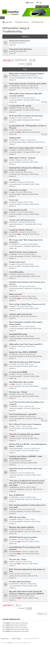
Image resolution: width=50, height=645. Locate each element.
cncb (12, 172)
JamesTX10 (15, 584)
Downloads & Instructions (19, 41)
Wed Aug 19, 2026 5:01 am (36, 142)
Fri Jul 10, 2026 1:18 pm (29, 586)
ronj (12, 461)
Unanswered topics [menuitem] (38, 7)
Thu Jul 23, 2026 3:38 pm (30, 386)
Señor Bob (14, 497)
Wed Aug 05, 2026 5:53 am (33, 288)
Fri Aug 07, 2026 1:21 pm (33, 256)
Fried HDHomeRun (16, 272)
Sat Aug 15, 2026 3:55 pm (30, 194)
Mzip (18, 88)
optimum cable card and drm (20, 314)
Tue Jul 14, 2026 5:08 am (33, 511)
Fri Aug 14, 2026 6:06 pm (31, 214)
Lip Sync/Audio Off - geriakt (20, 106)
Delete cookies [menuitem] (16, 638)
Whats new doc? (15, 294)
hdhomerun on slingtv (18, 190)
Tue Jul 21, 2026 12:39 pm (34, 418)
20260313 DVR (14, 138)
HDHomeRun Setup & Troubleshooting (15, 30)
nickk (19, 132)
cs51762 (14, 98)
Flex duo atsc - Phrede (18, 392)
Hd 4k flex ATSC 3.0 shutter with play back (26, 116)
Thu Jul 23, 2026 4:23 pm (31, 376)
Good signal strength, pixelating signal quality (27, 83)
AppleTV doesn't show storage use (23, 252)
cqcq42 (13, 150)
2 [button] (28, 64)
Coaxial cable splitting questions (22, 220)
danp (12, 426)
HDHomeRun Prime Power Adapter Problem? (26, 74)
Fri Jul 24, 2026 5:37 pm (29, 366)
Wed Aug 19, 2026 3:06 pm (31, 120)
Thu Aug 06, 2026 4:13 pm (30, 266)
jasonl (19, 184)
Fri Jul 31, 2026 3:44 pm (29, 298)
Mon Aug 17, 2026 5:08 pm (30, 174)
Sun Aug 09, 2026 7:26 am (33, 224)
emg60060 (14, 140)
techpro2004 (15, 296)
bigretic (13, 336)
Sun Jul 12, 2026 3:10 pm (32, 521)
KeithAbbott (14, 76)
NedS (19, 366)
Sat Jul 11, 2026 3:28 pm (30, 563)
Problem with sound (17, 262)
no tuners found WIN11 (18, 372)
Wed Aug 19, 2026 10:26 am (31, 132)
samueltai (14, 326)
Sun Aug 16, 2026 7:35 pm (30, 184)
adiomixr (20, 246)
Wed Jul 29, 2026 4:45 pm (31, 338)
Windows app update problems (21, 527)
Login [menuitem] (40, 2)
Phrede (13, 394)
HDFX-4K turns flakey (17, 517)
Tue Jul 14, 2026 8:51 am (33, 499)
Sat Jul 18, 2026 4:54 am (30, 428)
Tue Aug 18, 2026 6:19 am (30, 162)
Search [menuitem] (2, 18)
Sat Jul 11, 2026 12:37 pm (29, 576)
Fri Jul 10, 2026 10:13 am (30, 598)
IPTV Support (14, 180)
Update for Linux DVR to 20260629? (23, 352)
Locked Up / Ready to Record (20, 230)
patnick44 (14, 416)
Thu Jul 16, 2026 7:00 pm (30, 438)
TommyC (14, 364)
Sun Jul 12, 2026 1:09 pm (33, 531)
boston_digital (21, 142)
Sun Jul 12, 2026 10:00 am (30, 553)
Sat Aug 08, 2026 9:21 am (32, 246)
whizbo (13, 202)
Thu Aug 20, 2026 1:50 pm (31, 100)
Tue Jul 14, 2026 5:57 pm (30, 450)
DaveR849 (14, 232)
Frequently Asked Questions (20, 49)
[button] (31, 64)
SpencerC (14, 222)
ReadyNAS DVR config (18, 334)
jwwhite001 (20, 418)
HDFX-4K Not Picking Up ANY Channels (24, 362)
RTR (12, 130)
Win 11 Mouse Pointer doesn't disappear (25, 424)
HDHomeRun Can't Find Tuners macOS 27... (26, 344)
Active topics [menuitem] (45, 7)
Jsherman (14, 354)
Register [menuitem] (31, 2)
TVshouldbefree (16, 551)
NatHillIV (14, 406)
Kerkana (13, 274)
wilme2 (19, 100)
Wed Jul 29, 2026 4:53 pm (33, 328)
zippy (12, 192)
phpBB (10, 642)
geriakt (13, 108)
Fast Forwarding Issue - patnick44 (22, 414)
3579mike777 (15, 244)
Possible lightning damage (19, 581)
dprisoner (14, 346)
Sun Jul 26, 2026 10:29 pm (33, 356)
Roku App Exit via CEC (18, 210)
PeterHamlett (15, 86)
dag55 (13, 264)
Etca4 (13, 561)
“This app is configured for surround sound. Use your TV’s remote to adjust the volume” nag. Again (27, 483)
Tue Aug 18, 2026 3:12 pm (31, 152)
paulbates (14, 254)
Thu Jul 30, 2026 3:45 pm (30, 308)
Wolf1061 (14, 529)
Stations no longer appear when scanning (26, 148)
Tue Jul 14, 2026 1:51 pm (33, 475)
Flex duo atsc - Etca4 (17, 559)
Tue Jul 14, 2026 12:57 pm (33, 489)
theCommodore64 (17, 448)
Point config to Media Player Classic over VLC (27, 304)
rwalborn (14, 539)
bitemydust (14, 487)
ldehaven (14, 509)
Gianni (13, 374)
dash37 (19, 376)
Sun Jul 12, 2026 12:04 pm (30, 541)
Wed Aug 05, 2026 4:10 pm (31, 276)
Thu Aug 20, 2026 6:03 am (31, 110)
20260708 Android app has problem (23, 537)
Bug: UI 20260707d (16, 495)
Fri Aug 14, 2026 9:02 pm (31, 204)
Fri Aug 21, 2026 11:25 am (34, 78)
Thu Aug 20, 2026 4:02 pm (30, 88)
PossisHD (14, 286)
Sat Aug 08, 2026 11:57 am (30, 234)
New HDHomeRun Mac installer (21, 382)
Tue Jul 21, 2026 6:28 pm (32, 408)
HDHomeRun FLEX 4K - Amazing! (22, 158)
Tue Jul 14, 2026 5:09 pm (29, 463)
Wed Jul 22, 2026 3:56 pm (30, 396)
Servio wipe (13, 200)
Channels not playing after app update (24, 434)
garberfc (13, 182)
